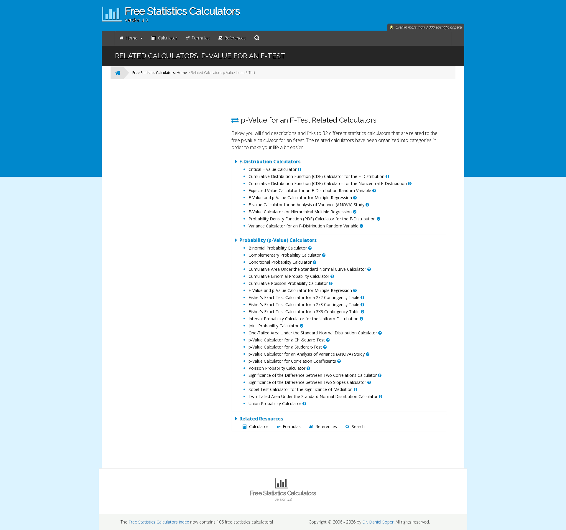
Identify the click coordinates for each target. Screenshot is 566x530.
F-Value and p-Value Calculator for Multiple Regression (301, 197)
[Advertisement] (178, 172)
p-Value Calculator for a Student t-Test (286, 347)
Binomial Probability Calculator (278, 248)
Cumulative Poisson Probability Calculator (289, 283)
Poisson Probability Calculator (278, 368)
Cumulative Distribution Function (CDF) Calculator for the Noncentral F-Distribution (328, 183)
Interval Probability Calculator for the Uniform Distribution (304, 318)
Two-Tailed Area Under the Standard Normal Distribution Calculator (314, 396)
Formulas (292, 426)
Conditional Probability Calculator (281, 262)
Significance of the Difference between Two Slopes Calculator (308, 382)
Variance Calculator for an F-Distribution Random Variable (304, 226)
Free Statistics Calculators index (159, 522)
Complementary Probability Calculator (285, 255)
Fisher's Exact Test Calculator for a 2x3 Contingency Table (305, 304)
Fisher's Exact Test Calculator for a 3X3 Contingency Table (305, 311)
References (326, 426)
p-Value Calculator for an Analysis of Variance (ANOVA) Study (307, 354)
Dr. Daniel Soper (378, 522)
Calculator (258, 426)
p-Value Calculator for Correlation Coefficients (293, 361)
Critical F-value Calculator (273, 169)
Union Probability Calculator (275, 403)
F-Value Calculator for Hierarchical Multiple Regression (301, 211)
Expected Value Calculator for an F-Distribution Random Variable (310, 190)
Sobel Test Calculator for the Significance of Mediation (301, 389)
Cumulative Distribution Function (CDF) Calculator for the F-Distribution (317, 176)
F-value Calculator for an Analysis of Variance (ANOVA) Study (307, 204)
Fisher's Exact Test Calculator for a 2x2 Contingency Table (305, 297)
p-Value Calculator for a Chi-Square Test (287, 340)
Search (358, 426)
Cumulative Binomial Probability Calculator (289, 276)
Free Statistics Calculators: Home (159, 72)
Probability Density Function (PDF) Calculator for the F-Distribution (313, 219)
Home (131, 38)
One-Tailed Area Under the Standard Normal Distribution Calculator (313, 333)
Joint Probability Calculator (274, 325)
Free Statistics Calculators (283, 495)
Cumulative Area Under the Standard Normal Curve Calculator (308, 269)
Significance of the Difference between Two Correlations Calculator (313, 375)
